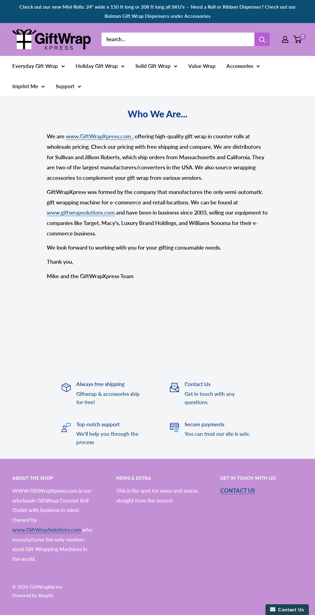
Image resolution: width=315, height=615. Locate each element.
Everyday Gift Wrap (35, 66)
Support (65, 86)
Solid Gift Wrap (153, 66)
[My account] (285, 39)
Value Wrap (202, 66)
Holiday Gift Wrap (97, 66)
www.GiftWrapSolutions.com (46, 529)
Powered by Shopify (33, 595)
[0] (297, 39)
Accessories (239, 66)
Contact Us (237, 490)
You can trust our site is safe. (217, 434)
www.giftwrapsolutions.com (81, 212)
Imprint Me (25, 86)
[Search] (262, 39)
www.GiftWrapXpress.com (99, 136)
